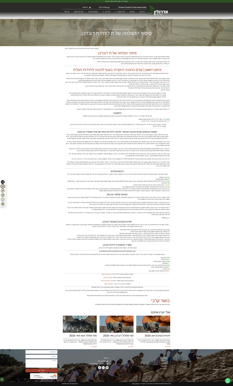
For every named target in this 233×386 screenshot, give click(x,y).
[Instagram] (103, 367)
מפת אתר (222, 366)
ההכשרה (222, 363)
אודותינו (132, 12)
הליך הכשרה (121, 12)
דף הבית (142, 12)
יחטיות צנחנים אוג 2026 (157, 335)
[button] (2, 379)
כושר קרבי (126, 29)
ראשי (223, 361)
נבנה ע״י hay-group (138, 384)
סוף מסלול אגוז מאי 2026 (83, 335)
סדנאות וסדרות (93, 12)
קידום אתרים (74, 384)
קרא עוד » (167, 346)
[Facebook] (107, 367)
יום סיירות (164, 363)
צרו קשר (66, 12)
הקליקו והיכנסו (105, 274)
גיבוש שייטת (163, 369)
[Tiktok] (99, 367)
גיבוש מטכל (164, 366)
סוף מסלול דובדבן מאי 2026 (118, 335)
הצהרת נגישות (219, 369)
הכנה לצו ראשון (79, 12)
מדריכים (107, 12)
